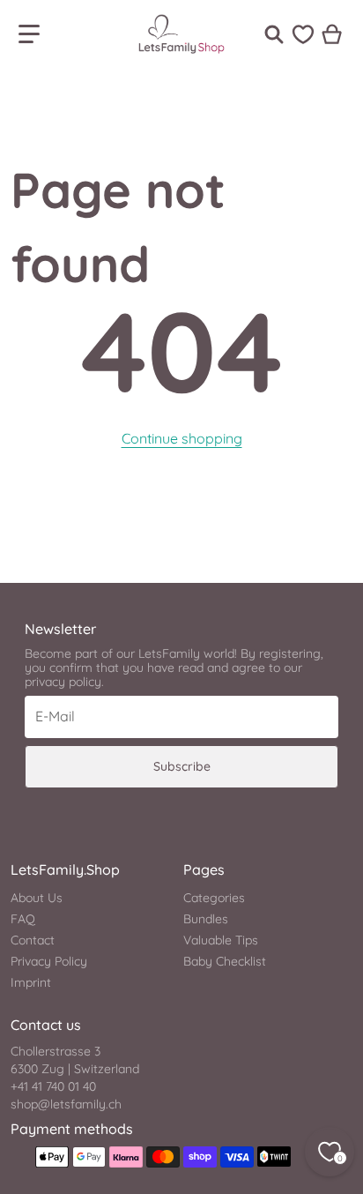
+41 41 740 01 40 (53, 1086)
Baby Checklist (224, 961)
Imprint (31, 982)
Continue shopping (182, 438)
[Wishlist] (303, 34)
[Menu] (29, 34)
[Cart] (332, 34)
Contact (33, 940)
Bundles (205, 919)
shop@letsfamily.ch (66, 1104)
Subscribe (182, 766)
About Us (37, 898)
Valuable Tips (220, 940)
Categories (214, 898)
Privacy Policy (49, 961)
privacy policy (63, 682)
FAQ (23, 919)
